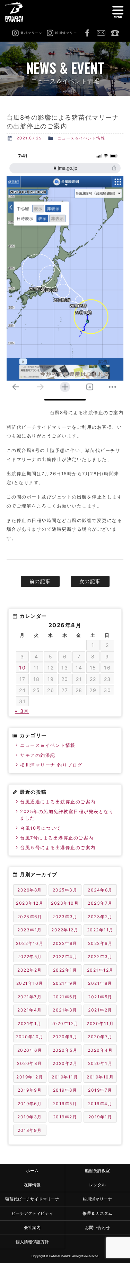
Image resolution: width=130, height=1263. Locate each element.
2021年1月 (30, 1023)
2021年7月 (30, 996)
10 (22, 668)
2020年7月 (100, 1036)
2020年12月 (65, 1023)
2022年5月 (29, 956)
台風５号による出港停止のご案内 (58, 847)
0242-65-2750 (115, 33)
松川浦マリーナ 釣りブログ (51, 765)
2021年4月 (29, 1010)
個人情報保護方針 (32, 1241)
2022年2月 (29, 970)
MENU (118, 12)
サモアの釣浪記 (37, 755)
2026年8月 (29, 890)
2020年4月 (100, 1050)
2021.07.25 (28, 138)
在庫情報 (32, 1184)
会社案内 (32, 1227)
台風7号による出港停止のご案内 (57, 837)
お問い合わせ (101, 33)
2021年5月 (100, 996)
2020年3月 (29, 1063)
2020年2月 (65, 1063)
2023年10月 (65, 903)
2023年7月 (100, 903)
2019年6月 (30, 1103)
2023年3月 (65, 916)
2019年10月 (100, 1076)
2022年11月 (100, 929)
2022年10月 (29, 943)
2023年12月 (29, 903)
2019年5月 (65, 1103)
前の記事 (40, 581)
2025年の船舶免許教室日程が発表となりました (67, 815)
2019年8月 (65, 1090)
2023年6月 (29, 916)
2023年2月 (100, 916)
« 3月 (22, 711)
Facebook (87, 33)
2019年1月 (100, 1116)
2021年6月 (65, 996)
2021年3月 (65, 1010)
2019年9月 (30, 1090)
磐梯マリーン (16, 12)
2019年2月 (65, 1116)
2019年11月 (65, 1076)
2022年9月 (65, 943)
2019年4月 (100, 1103)
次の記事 (90, 581)
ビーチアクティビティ (32, 1213)
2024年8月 (100, 890)
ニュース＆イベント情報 (81, 138)
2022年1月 (65, 970)
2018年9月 (30, 1130)
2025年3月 (65, 890)
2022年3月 (100, 956)
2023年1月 (29, 929)
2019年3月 (29, 1116)
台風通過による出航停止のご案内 (58, 801)
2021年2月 (100, 1010)
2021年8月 (100, 983)
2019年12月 (29, 1076)
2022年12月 (64, 929)
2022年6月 (100, 943)
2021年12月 (100, 970)
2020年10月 (30, 1036)
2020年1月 (100, 1063)
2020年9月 (65, 1036)
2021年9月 (65, 983)
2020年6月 (29, 1050)
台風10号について (40, 828)
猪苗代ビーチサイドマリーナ (32, 1199)
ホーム (32, 1170)
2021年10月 (29, 983)
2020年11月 (100, 1023)
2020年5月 (65, 1050)
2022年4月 (65, 956)
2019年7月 (100, 1090)
